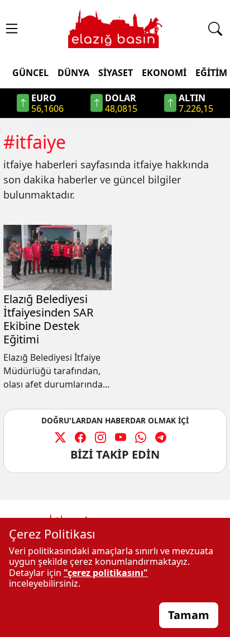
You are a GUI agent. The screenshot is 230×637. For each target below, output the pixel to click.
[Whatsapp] (140, 437)
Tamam (188, 614)
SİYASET (115, 73)
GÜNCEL (30, 73)
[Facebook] (80, 437)
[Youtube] (120, 437)
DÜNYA (73, 73)
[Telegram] (160, 437)
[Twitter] (60, 437)
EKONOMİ (164, 73)
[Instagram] (100, 437)
